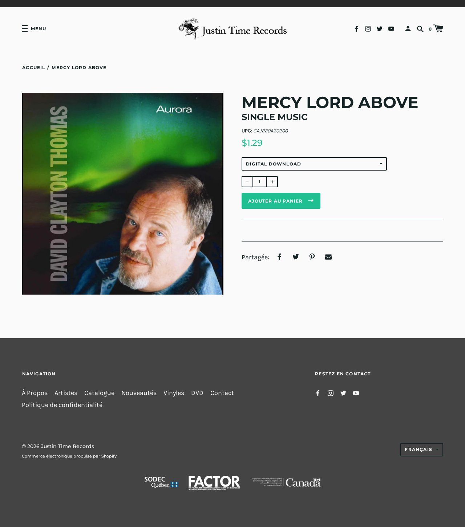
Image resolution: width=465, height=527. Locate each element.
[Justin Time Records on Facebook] (356, 28)
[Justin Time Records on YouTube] (391, 28)
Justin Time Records (67, 446)
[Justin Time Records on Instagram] (368, 28)
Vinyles (173, 393)
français (418, 449)
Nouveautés (139, 393)
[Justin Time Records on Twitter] (380, 28)
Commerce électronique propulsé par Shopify (69, 456)
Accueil (33, 67)
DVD (197, 393)
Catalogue (99, 393)
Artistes (65, 393)
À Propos (35, 393)
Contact (222, 393)
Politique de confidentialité (62, 405)
